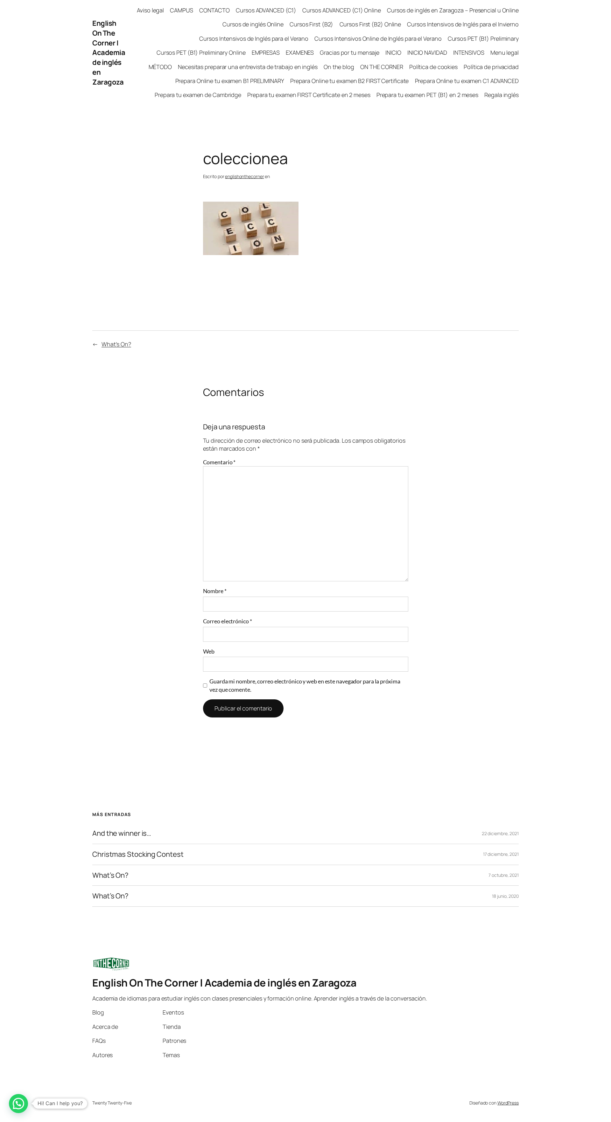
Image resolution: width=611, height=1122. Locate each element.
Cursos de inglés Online (253, 24)
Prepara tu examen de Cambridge (198, 95)
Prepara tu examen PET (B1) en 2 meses (427, 95)
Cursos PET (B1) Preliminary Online (201, 52)
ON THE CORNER (381, 67)
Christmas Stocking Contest (137, 854)
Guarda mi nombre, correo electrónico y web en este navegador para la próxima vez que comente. (304, 685)
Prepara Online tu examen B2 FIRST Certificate (349, 81)
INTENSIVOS (468, 52)
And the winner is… (121, 833)
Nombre (215, 590)
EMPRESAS (266, 52)
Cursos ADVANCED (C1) (266, 10)
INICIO (393, 52)
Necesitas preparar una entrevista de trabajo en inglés (248, 67)
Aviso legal (150, 10)
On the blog (339, 67)
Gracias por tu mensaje (349, 52)
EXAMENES (300, 52)
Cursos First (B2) (311, 24)
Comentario (219, 462)
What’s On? (116, 344)
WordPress (508, 1103)
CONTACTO (214, 10)
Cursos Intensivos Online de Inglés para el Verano (377, 38)
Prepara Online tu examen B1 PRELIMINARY (229, 81)
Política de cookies (433, 67)
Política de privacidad (491, 67)
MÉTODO (160, 67)
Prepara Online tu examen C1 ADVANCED (467, 81)
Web (209, 651)
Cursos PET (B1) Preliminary (483, 38)
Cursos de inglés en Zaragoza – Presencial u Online (453, 10)
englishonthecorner (244, 176)
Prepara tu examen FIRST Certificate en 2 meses (308, 95)
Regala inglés (501, 95)
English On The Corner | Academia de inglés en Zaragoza (108, 52)
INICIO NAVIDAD (427, 52)
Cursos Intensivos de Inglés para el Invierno (463, 24)
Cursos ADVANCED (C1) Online (341, 10)
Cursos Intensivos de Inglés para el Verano (253, 38)
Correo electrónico (227, 621)
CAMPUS (181, 10)
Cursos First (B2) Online (370, 24)
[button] (18, 1103)
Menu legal (504, 52)
